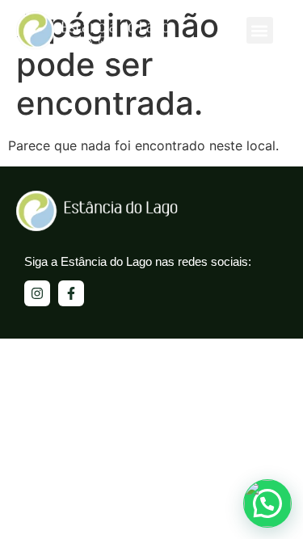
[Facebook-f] (71, 293)
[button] (259, 30)
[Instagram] (37, 293)
